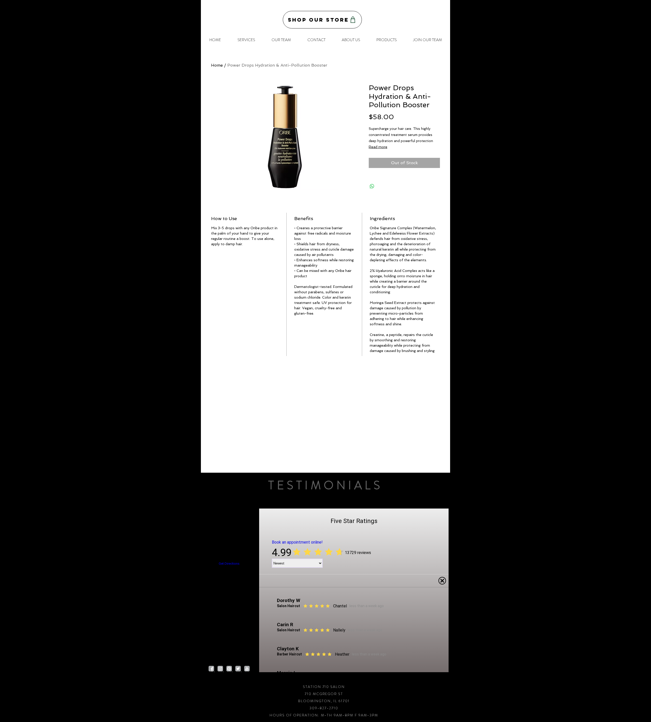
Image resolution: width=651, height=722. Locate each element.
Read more (378, 147)
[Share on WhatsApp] (372, 186)
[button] (246, 40)
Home (217, 65)
